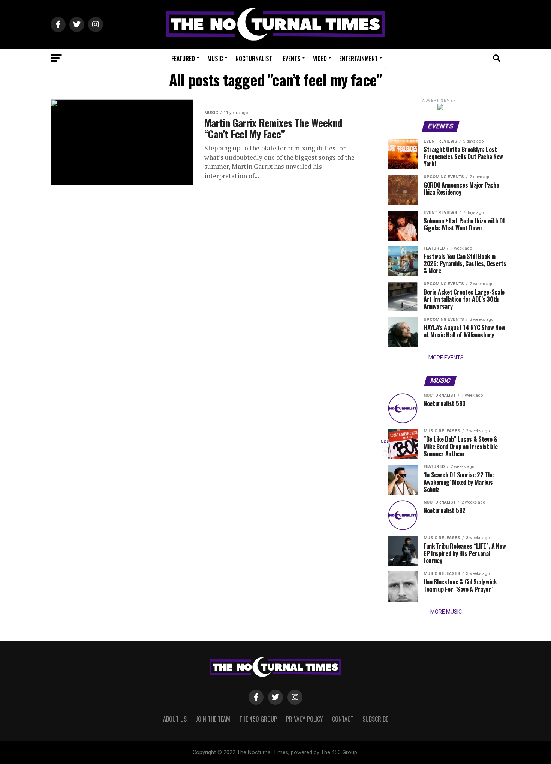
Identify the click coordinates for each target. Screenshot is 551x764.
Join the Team (213, 718)
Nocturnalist (253, 58)
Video (320, 58)
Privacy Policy (304, 718)
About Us (175, 718)
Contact (342, 718)
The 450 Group (258, 718)
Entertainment (358, 58)
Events (292, 58)
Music (215, 58)
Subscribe (375, 718)
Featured (183, 58)
